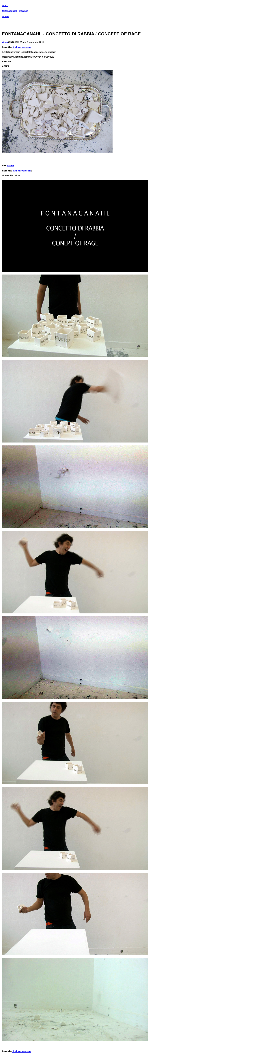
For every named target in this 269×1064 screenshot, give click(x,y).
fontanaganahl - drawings (15, 11)
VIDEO (10, 165)
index (5, 5)
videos (5, 16)
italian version (21, 47)
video (5, 42)
